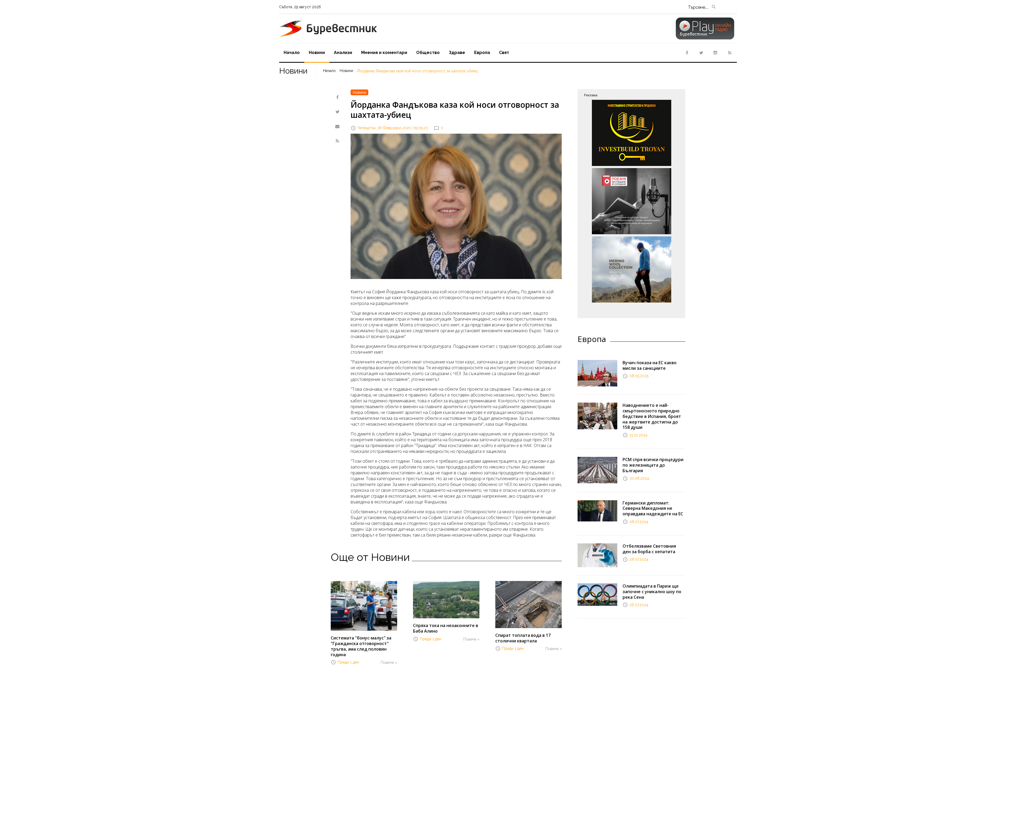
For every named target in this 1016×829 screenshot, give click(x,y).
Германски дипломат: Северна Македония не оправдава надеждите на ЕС (653, 508)
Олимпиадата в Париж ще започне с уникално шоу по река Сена (652, 591)
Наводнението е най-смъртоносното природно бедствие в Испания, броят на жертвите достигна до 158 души (652, 416)
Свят (504, 52)
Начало (292, 52)
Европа (482, 52)
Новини (317, 52)
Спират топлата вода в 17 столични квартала (523, 638)
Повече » (389, 662)
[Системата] (364, 605)
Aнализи (343, 52)
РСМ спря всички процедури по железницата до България (653, 465)
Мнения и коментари (384, 52)
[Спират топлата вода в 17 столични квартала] (528, 604)
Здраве (457, 52)
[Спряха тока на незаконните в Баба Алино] (446, 599)
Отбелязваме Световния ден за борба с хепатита (649, 549)
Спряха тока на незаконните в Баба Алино (445, 628)
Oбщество (428, 52)
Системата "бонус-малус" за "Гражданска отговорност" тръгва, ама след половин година (361, 646)
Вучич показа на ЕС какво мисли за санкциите (650, 365)
